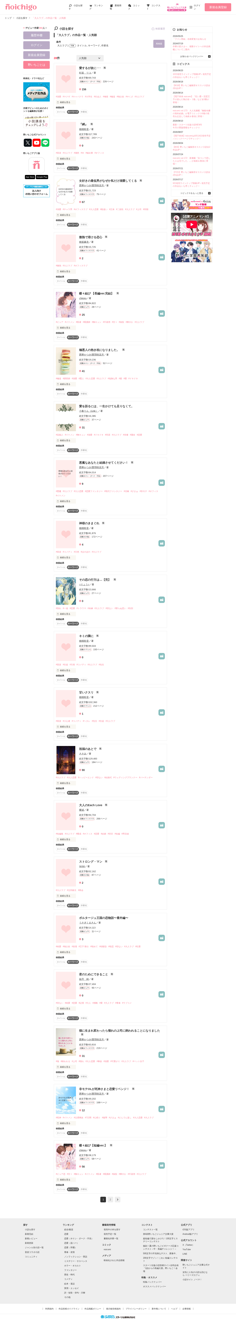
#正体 (111, 209)
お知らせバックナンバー (191, 56)
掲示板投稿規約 (113, 1309)
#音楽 (58, 153)
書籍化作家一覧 (111, 1238)
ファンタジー (70, 1270)
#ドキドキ (133, 378)
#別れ (58, 608)
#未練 (90, 608)
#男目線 (125, 834)
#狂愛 (138, 946)
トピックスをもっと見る (191, 193)
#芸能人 (59, 435)
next (117, 1199)
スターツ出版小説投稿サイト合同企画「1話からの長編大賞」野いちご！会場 (161, 1268)
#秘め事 (89, 153)
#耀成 (78, 834)
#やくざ (129, 96)
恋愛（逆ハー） (71, 1243)
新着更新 (29, 1243)
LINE (185, 1254)
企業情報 (186, 1309)
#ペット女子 (138, 1061)
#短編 (117, 834)
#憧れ (81, 1061)
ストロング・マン (91, 861)
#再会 (80, 890)
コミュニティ (31, 1256)
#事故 (99, 1061)
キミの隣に (86, 636)
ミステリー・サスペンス (75, 1261)
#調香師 (66, 378)
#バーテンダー (146, 777)
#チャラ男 (67, 209)
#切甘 (110, 834)
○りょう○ (84, 584)
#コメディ (67, 552)
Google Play (42, 177)
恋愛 (66, 1234)
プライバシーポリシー (136, 1309)
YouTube (187, 1249)
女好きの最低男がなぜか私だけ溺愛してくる (108, 180)
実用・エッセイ (71, 1288)
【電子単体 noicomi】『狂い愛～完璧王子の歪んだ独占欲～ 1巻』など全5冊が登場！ (191, 99)
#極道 (112, 96)
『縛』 (84, 124)
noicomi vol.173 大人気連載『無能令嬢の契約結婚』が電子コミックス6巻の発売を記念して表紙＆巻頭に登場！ (191, 113)
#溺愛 (58, 96)
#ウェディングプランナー (125, 777)
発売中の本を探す (112, 1229)
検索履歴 (160, 28)
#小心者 (66, 721)
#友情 (74, 946)
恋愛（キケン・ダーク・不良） (78, 1238)
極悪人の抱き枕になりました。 (99, 350)
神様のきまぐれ (89, 523)
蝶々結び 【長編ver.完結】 (97, 293)
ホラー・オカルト (72, 1265)
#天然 (76, 552)
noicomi (107, 1249)
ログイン (197, 7)
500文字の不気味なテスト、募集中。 (160, 1253)
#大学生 (88, 96)
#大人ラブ (139, 96)
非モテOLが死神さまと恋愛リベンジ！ (104, 1089)
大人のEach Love (91, 805)
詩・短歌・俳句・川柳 (74, 1293)
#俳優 (125, 435)
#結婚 (103, 834)
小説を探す (30, 1229)
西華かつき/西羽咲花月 (91, 185)
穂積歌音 (84, 129)
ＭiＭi (82, 866)
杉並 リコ (85, 72)
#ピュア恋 (60, 1174)
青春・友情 (69, 1252)
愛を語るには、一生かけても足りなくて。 (106, 406)
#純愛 (58, 946)
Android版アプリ (190, 1234)
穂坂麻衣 (84, 242)
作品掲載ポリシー (92, 1309)
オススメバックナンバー (154, 1286)
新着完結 (29, 1234)
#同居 (107, 435)
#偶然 (76, 153)
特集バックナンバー (152, 1282)
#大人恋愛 (94, 209)
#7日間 (88, 1117)
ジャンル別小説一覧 (34, 1247)
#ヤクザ (66, 96)
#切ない (109, 608)
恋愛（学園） (70, 1247)
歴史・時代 (69, 1274)
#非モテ (143, 491)
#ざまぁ (134, 491)
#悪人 (81, 378)
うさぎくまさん (87, 922)
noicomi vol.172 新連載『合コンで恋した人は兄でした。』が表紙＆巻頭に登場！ (191, 161)
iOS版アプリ (188, 1229)
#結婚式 (108, 777)
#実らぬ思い (120, 608)
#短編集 (59, 834)
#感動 (95, 1003)
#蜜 (120, 378)
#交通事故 (78, 1117)
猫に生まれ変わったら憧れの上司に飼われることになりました (119, 1030)
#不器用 (106, 322)
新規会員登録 (218, 7)
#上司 (138, 209)
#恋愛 (139, 435)
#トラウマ (81, 608)
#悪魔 (58, 491)
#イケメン (69, 322)
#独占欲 (120, 96)
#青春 (118, 1003)
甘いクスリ (86, 692)
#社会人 (97, 96)
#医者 (78, 322)
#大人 (88, 1003)
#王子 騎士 (84, 946)
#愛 (125, 378)
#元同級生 (71, 890)
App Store (30, 177)
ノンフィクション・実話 (75, 1256)
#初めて (94, 946)
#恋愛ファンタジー (94, 491)
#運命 (132, 435)
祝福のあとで (88, 748)
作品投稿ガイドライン (69, 1309)
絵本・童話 (69, 1284)
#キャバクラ (77, 96)
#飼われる (65, 1061)
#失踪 (130, 608)
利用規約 (49, 1309)
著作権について (159, 1309)
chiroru (82, 298)
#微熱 (58, 265)
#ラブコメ (127, 1003)
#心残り (96, 1117)
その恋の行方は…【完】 (95, 579)
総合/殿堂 (68, 1229)
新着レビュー (31, 1238)
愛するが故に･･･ (90, 68)
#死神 (58, 1117)
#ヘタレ (86, 721)
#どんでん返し (124, 1117)
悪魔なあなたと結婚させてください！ (104, 462)
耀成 (81, 810)
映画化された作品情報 (114, 1260)
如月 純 (84, 979)
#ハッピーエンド (86, 777)
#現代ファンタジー (113, 491)
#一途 (65, 608)
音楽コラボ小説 (32, 1252)
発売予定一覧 (110, 1234)
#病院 (121, 322)
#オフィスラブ (80, 209)
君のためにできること (94, 974)
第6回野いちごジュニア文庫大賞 (158, 1234)
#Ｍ (82, 153)
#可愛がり (115, 1061)
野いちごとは (36, 64)
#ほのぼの (85, 552)
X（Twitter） (188, 1245)
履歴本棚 (36, 35)
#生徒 (65, 664)
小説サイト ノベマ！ (192, 1279)
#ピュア (59, 322)
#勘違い (104, 209)
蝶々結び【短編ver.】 (93, 1145)
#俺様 (105, 96)
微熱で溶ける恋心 (91, 237)
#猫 (57, 1061)
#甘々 (114, 322)
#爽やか (129, 322)
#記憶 (81, 1003)
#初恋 (111, 946)
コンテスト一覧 (150, 1229)
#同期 (145, 209)
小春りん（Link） (88, 411)
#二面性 (119, 209)
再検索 (159, 43)
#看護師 (86, 322)
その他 (67, 1297)
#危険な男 (112, 378)
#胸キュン (96, 322)
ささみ (82, 753)
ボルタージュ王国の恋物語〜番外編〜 (103, 917)
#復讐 (104, 1117)
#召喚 (126, 491)
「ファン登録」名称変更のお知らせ (189, 39)
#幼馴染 (103, 946)
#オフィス (99, 153)
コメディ (68, 1279)
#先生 (101, 664)
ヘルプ (174, 1309)
